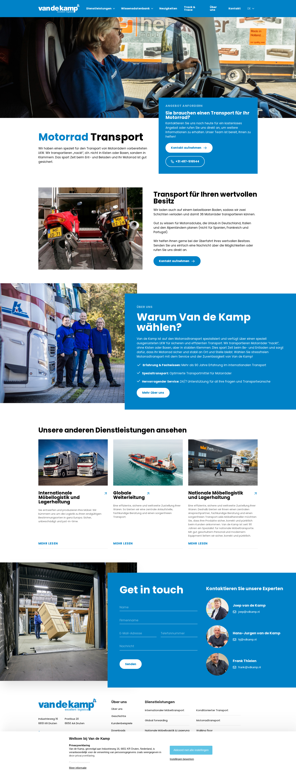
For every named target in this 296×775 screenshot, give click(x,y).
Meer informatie (78, 767)
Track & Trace (189, 8)
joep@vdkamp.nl (249, 611)
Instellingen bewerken (182, 759)
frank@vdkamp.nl (249, 667)
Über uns (213, 8)
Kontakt (235, 8)
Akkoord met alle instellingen (191, 750)
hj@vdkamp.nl (247, 639)
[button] (101, 8)
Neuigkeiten (168, 8)
